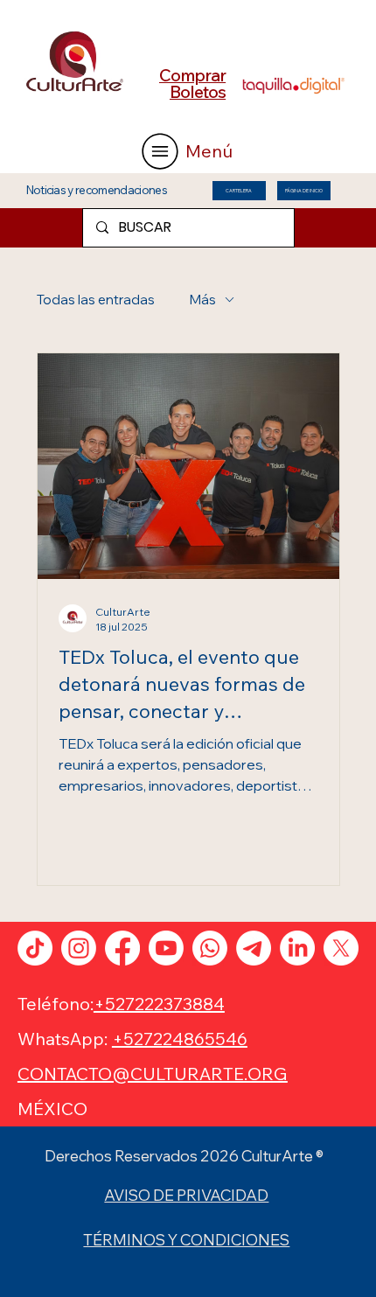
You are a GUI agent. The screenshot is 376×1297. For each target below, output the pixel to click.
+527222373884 (159, 1004)
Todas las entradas (96, 299)
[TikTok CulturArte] (34, 948)
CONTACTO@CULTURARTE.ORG (152, 1073)
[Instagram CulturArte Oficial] (78, 948)
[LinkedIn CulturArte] (297, 948)
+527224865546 (179, 1038)
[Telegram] (253, 948)
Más (203, 299)
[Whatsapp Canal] (209, 948)
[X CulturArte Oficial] (341, 948)
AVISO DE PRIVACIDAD (186, 1195)
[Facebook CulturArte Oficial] (122, 948)
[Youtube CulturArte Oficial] (166, 948)
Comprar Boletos (192, 83)
